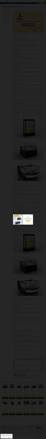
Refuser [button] (4, 437)
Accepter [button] (9, 437)
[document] (23, 219)
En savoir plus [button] (10, 435)
